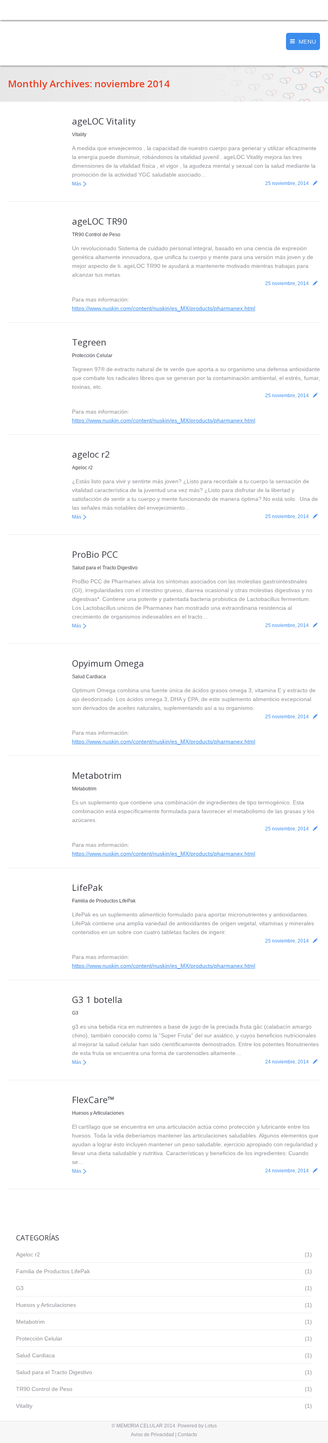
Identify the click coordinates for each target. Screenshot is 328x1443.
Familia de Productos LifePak (104, 901)
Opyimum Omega (108, 663)
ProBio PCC (95, 554)
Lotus (211, 1426)
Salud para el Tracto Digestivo (105, 568)
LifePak (87, 887)
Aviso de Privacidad (152, 1434)
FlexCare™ (93, 1099)
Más (76, 184)
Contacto (187, 1434)
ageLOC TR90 (100, 221)
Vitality (79, 134)
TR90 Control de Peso (96, 234)
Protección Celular (92, 355)
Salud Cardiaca (89, 676)
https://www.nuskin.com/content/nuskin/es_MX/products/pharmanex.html (163, 308)
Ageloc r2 (82, 467)
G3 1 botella (97, 999)
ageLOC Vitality (104, 121)
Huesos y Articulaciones (98, 1113)
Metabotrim (97, 775)
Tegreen (89, 342)
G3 (75, 1013)
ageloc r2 (91, 454)
